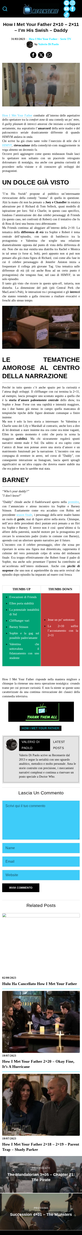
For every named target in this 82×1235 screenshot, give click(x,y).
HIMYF (7, 145)
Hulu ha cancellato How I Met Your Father (39, 984)
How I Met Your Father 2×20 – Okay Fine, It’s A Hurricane (38, 1064)
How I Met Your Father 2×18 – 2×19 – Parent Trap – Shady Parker (40, 1147)
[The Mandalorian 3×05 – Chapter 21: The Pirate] (41, 1174)
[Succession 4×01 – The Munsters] (41, 1211)
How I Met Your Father (43, 39)
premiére (73, 502)
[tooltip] (67, 3)
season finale (24, 515)
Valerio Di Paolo (48, 44)
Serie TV (65, 39)
